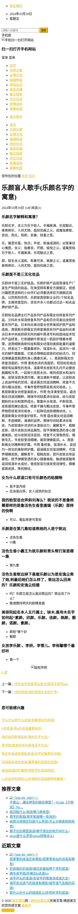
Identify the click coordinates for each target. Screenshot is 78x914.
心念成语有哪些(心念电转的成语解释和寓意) (33, 779)
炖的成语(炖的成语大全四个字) (36, 692)
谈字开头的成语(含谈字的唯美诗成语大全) (39, 878)
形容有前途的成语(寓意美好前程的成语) (30, 762)
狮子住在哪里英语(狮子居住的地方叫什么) (39, 831)
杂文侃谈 (16, 99)
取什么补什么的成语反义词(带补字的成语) (39, 892)
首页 (13, 65)
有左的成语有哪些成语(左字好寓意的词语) (31, 753)
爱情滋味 (16, 104)
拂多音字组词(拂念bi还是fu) (29, 873)
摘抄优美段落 (40, 900)
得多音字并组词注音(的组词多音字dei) (41, 684)
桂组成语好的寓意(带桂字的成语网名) (28, 770)
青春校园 (16, 109)
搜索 (43, 30)
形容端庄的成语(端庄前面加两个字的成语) (39, 868)
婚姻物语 (16, 80)
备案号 (26, 905)
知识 (32, 176)
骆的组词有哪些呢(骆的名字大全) (25, 737)
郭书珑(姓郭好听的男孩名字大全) (25, 745)
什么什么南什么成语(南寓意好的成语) (28, 720)
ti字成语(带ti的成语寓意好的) (22, 728)
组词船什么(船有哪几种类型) (30, 812)
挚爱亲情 (16, 89)
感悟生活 (16, 85)
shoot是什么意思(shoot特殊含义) (32, 836)
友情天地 (16, 75)
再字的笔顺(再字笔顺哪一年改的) (33, 816)
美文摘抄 (16, 6)
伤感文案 (16, 70)
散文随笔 (16, 94)
